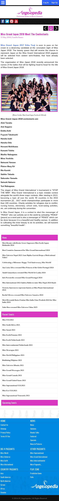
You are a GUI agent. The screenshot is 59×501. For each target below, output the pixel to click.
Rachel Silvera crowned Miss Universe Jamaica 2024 (22, 295)
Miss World (4, 453)
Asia (2, 473)
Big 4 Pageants (7, 449)
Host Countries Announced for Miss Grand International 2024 (26, 250)
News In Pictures (36, 444)
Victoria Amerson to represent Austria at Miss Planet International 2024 (28, 289)
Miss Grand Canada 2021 (12, 375)
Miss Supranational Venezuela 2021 (16, 396)
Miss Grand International (38, 456)
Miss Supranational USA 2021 (13, 385)
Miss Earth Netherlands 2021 (13, 340)
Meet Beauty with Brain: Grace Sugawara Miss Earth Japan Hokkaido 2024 (25, 244)
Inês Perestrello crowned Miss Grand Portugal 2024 (22, 278)
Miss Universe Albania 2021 (13, 365)
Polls (32, 477)
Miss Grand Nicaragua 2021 (13, 370)
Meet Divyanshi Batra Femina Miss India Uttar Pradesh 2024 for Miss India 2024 (29, 301)
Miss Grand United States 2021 (14, 380)
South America (6, 477)
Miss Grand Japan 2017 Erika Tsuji (18, 45)
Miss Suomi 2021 (8, 330)
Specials (33, 440)
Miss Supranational (37, 453)
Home (3, 421)
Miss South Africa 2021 (11, 325)
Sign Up (54, 3)
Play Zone (34, 469)
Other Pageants (37, 449)
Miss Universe (5, 456)
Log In (46, 3)
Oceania (3, 492)
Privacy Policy (5, 432)
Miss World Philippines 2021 (13, 355)
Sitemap (3, 428)
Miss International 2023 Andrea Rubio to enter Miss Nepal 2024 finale (29, 283)
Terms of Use (5, 436)
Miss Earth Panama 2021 (12, 335)
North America (5, 481)
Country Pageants (9, 469)
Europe (3, 484)
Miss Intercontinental (37, 460)
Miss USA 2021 (8, 320)
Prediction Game (36, 473)
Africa (3, 488)
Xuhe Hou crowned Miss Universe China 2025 (19, 307)
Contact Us (4, 424)
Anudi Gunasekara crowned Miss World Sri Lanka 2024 (24, 273)
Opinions (33, 428)
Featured (33, 436)
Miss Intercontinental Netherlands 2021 (17, 345)
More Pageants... (36, 464)
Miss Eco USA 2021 (9, 390)
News (32, 421)
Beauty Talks (34, 432)
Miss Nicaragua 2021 (10, 350)
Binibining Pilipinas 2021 (12, 360)
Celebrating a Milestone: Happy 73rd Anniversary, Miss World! (26, 262)
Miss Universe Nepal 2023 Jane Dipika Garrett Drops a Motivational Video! (28, 256)
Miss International (7, 464)
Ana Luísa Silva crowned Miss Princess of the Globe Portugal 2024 (28, 268)
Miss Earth (4, 460)
